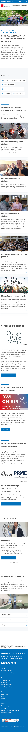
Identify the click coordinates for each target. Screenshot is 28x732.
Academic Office (5, 615)
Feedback (3, 646)
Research (3, 678)
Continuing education (7, 673)
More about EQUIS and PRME (11, 504)
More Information (8, 558)
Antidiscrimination (6, 712)
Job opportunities (6, 684)
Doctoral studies (5, 682)
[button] (19, 1)
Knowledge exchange (7, 687)
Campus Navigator (6, 706)
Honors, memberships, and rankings (13, 89)
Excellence (4, 694)
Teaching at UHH (5, 680)
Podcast (5, 429)
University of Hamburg (7, 1)
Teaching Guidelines (8, 84)
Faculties (3, 696)
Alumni (3, 698)
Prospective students (7, 671)
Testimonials (6, 93)
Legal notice (10, 646)
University (4, 692)
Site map (11, 648)
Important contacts (19, 93)
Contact (3, 703)
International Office (6, 620)
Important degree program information (14, 80)
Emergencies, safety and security (10, 710)
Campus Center (5, 625)
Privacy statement (19, 646)
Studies (3, 668)
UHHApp (3, 708)
